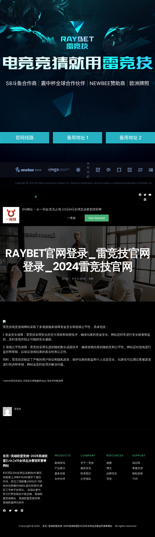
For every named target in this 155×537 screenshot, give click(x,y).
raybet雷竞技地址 (12, 380)
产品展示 (60, 468)
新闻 (91, 278)
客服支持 (137, 468)
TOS (135, 479)
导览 (109, 479)
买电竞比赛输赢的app (34, 380)
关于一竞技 (87, 463)
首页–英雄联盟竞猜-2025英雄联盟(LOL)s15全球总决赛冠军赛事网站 (25, 461)
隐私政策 (137, 473)
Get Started (96, 218)
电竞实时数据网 (55, 380)
